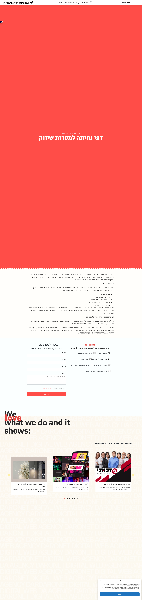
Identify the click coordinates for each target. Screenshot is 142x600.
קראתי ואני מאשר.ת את (53, 389)
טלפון (64, 359)
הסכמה (63, 386)
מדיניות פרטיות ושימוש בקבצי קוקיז (120, 598)
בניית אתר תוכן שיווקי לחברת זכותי (46, 484)
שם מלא (63, 352)
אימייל (64, 366)
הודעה (64, 373)
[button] (100, 581)
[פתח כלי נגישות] (1, 22)
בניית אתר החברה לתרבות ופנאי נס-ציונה (86, 484)
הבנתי (119, 594)
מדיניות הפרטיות (46, 389)
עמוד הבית (78, 133)
